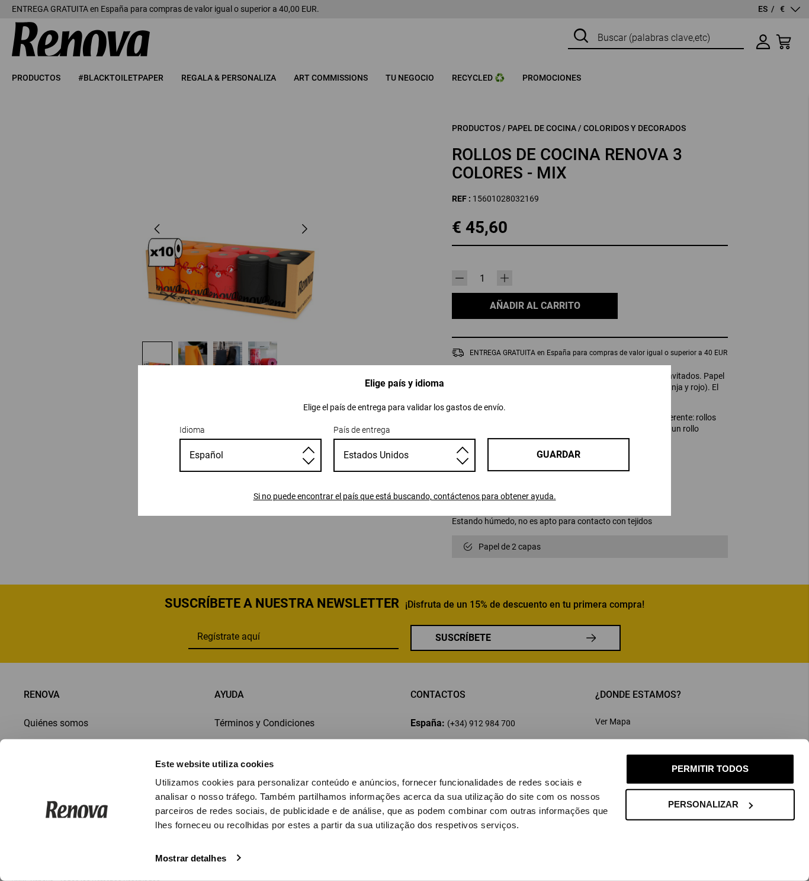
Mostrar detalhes (190, 858)
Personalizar (703, 804)
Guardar (558, 454)
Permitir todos (710, 769)
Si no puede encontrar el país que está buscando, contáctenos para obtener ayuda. (404, 496)
